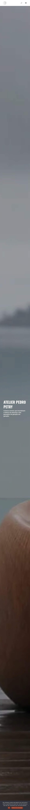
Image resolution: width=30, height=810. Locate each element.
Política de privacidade (17, 807)
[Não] (28, 805)
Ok (9, 807)
